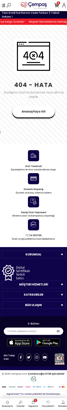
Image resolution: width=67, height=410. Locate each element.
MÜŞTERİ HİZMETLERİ (33, 284)
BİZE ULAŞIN (33, 305)
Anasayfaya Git (34, 111)
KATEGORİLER (33, 295)
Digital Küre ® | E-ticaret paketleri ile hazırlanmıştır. (34, 393)
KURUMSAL (33, 254)
